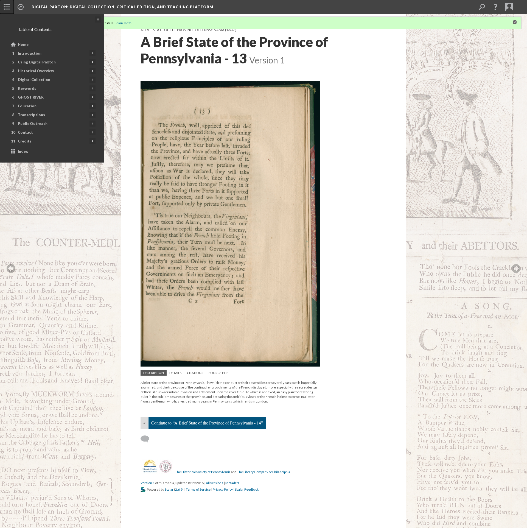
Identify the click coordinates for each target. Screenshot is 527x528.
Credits (25, 141)
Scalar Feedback (247, 489)
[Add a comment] (147, 439)
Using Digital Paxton (37, 62)
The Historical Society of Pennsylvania (203, 472)
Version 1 (148, 483)
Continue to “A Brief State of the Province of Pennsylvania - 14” (207, 423)
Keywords (27, 88)
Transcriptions (31, 115)
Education (27, 106)
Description (153, 373)
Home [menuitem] (23, 44)
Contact (25, 132)
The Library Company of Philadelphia (263, 472)
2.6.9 (179, 489)
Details (175, 373)
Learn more (122, 22)
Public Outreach (32, 123)
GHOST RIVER (31, 97)
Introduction (29, 53)
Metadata (232, 483)
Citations (195, 373)
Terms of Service (198, 489)
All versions (214, 483)
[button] (495, 7)
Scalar (169, 489)
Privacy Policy (223, 489)
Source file (218, 373)
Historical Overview (36, 71)
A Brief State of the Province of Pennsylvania (183, 30)
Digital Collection (34, 79)
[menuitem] (7, 7)
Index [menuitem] (23, 151)
